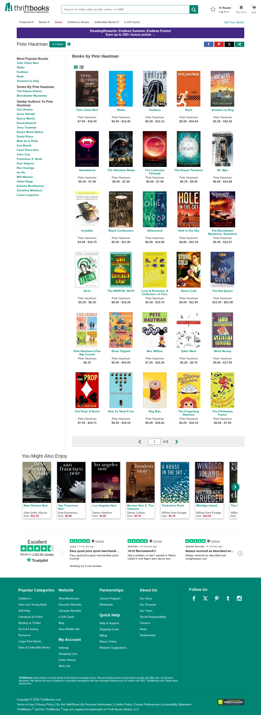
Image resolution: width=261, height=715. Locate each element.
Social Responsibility (153, 616)
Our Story (146, 598)
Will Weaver (25, 176)
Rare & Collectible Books (34, 647)
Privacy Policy (45, 704)
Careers (145, 623)
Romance (24, 635)
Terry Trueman (26, 127)
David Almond (26, 123)
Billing (103, 635)
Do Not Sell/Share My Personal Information (84, 704)
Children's (24, 598)
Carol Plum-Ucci (28, 150)
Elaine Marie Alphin (30, 132)
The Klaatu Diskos (29, 91)
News (143, 629)
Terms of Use (25, 704)
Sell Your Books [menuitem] (234, 22)
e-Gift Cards (66, 616)
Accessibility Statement (176, 704)
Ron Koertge (25, 168)
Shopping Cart (68, 653)
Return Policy (108, 641)
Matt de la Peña (27, 141)
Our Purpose (148, 604)
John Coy (23, 154)
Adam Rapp (25, 181)
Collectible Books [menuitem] (105, 22)
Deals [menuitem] (58, 22)
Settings (64, 647)
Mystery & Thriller (29, 623)
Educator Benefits (70, 604)
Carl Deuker (25, 109)
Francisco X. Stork (29, 159)
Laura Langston (28, 194)
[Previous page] (143, 441)
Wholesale (106, 604)
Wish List (64, 666)
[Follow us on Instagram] (239, 598)
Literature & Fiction (30, 616)
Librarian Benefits (70, 610)
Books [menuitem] (43, 22)
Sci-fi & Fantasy (28, 629)
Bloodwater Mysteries (32, 95)
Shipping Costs (109, 629)
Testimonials (148, 635)
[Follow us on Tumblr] (228, 598)
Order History (67, 659)
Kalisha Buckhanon (30, 185)
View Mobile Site (69, 629)
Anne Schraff (26, 114)
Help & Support (109, 623)
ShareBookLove (69, 598)
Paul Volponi (25, 163)
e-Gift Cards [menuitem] (132, 22)
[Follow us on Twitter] (205, 598)
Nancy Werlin (26, 118)
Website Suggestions (113, 647)
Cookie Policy (123, 704)
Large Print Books (29, 641)
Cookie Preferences (147, 704)
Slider (21, 67)
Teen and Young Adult (32, 604)
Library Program (110, 598)
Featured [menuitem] (25, 22)
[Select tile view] (81, 67)
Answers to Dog (28, 81)
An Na (21, 172)
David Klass (25, 136)
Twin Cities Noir (28, 63)
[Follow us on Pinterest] (217, 598)
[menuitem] (225, 8)
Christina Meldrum (29, 190)
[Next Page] (173, 441)
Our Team (146, 610)
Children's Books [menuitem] (78, 22)
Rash (20, 76)
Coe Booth (24, 145)
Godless (22, 72)
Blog (61, 623)
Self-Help (24, 610)
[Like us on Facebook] (194, 598)
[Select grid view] (75, 67)
